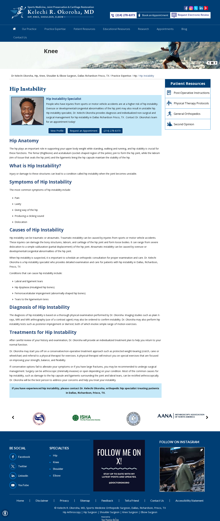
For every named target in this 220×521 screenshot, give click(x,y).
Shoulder (58, 468)
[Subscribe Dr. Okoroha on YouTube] (206, 8)
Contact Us (20, 37)
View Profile (57, 130)
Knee (51, 51)
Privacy (64, 500)
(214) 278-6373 (125, 15)
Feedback (107, 500)
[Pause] (212, 63)
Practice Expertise (55, 29)
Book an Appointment (155, 15)
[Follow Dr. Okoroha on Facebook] (186, 8)
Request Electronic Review (193, 14)
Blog (184, 29)
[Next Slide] (215, 63)
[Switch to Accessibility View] (5, 513)
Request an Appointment (83, 130)
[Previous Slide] (209, 63)
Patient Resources (84, 29)
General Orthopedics (187, 114)
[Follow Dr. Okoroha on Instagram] (191, 8)
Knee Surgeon (130, 512)
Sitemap (85, 500)
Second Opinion (184, 124)
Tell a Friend (132, 500)
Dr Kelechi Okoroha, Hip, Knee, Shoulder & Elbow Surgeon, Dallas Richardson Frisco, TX (60, 75)
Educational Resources (116, 29)
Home (13, 29)
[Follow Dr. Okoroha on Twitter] (196, 8)
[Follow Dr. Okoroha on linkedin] (201, 8)
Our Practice (29, 29)
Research (143, 29)
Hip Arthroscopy (72, 512)
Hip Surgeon (90, 512)
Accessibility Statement (189, 500)
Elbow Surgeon (149, 512)
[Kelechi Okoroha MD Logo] (52, 12)
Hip (135, 75)
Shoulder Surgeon (109, 512)
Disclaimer (42, 500)
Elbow (56, 475)
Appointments (165, 29)
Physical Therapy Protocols (191, 103)
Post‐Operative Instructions (192, 93)
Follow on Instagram (179, 442)
